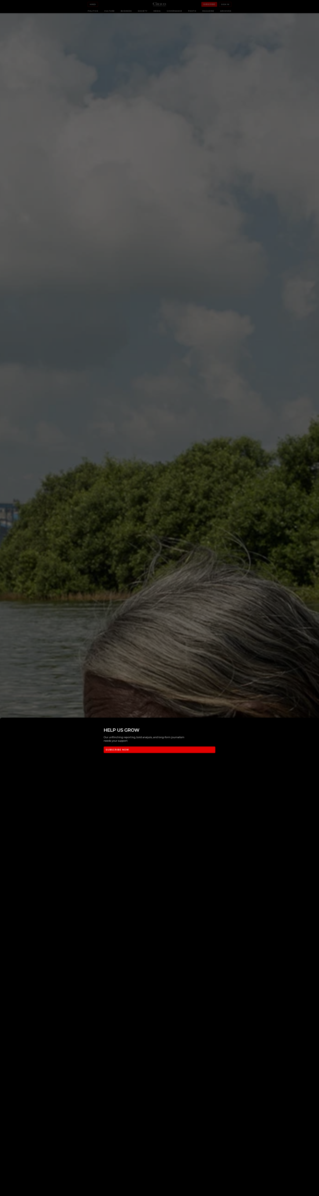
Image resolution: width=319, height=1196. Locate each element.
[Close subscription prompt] (316, 722)
